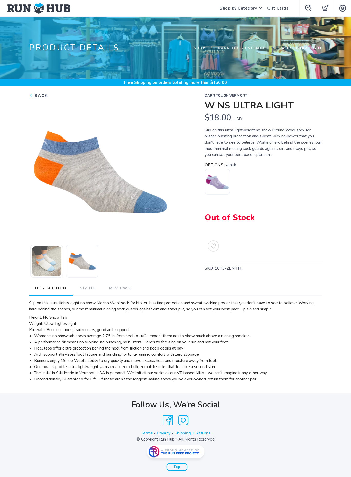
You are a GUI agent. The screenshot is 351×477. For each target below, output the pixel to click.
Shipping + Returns (192, 433)
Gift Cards (278, 8)
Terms (147, 433)
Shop (199, 48)
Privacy (163, 433)
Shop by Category (238, 8)
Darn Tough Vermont (243, 48)
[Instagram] (183, 420)
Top (177, 467)
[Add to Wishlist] (213, 246)
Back (40, 95)
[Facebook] (168, 420)
